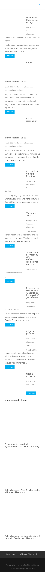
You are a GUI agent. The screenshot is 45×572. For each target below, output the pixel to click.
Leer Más (9, 56)
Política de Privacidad (27, 554)
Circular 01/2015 (30, 375)
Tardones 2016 (31, 214)
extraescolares (18, 37)
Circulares (30, 34)
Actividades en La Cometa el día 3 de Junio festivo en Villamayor (22, 537)
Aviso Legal (10, 554)
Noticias (28, 37)
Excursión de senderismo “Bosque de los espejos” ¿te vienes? (32, 293)
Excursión (8, 37)
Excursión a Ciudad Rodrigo (32, 173)
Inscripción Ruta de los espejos (32, 20)
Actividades (30, 31)
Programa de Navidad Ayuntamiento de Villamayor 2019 (22, 445)
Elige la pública (30, 332)
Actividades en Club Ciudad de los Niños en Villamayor (22, 491)
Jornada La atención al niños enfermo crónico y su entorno (32, 258)
